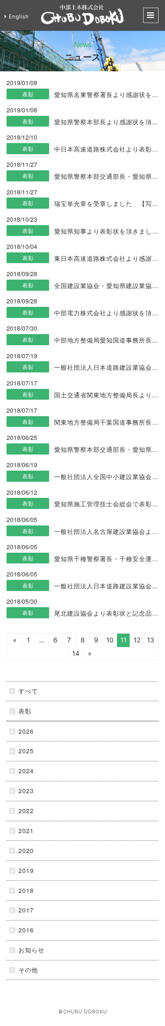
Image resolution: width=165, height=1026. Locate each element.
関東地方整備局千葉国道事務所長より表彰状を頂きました (106, 422)
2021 (26, 830)
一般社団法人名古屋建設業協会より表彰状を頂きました (106, 531)
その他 (28, 969)
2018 (26, 890)
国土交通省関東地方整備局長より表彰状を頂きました (106, 394)
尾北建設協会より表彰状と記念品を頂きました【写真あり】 (106, 613)
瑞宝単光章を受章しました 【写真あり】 (106, 203)
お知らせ (31, 949)
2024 (26, 770)
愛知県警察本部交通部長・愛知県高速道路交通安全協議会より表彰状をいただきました (106, 449)
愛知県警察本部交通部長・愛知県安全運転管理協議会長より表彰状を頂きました (106, 176)
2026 (26, 731)
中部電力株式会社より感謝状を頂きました (106, 312)
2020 (26, 850)
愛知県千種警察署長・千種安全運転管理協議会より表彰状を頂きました (106, 558)
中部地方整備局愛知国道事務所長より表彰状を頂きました (106, 340)
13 (150, 640)
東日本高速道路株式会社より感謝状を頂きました (106, 258)
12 (137, 640)
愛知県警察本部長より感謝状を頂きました (106, 121)
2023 (26, 790)
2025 (26, 750)
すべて (28, 691)
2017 (26, 910)
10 (110, 640)
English (19, 16)
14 (75, 653)
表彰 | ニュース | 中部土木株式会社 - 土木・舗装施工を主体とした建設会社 (82, 15)
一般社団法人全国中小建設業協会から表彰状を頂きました (106, 476)
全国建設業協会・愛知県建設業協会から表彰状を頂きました (106, 285)
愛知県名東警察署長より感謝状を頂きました (106, 94)
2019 (26, 870)
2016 (26, 930)
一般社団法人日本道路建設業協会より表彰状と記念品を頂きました (106, 367)
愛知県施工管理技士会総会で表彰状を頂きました (106, 503)
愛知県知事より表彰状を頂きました (106, 231)
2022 (26, 810)
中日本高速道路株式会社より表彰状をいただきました (106, 149)
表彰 (28, 94)
